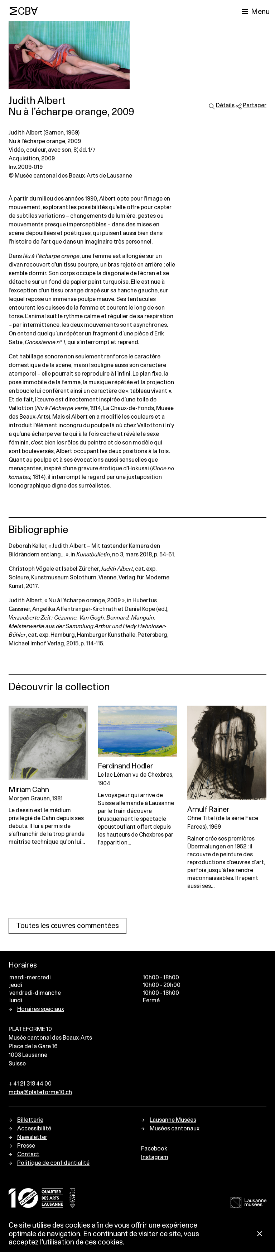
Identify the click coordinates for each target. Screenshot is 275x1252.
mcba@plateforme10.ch (40, 1092)
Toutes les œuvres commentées (67, 925)
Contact (28, 1154)
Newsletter (32, 1137)
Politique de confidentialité (53, 1163)
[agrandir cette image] (137, 55)
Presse (26, 1146)
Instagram (154, 1157)
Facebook (154, 1149)
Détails (225, 105)
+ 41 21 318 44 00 (30, 1084)
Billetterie (30, 1120)
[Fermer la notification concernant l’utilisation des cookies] (259, 1234)
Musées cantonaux (174, 1128)
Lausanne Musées (173, 1120)
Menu (260, 11)
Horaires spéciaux (40, 1009)
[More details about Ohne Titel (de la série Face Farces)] (226, 753)
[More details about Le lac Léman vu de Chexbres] (137, 731)
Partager (254, 105)
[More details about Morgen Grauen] (48, 743)
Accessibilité (34, 1128)
